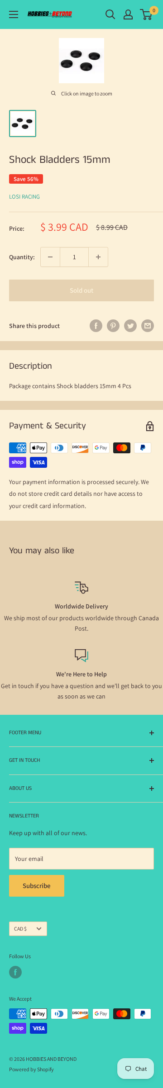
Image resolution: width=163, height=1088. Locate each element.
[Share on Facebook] (96, 326)
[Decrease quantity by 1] (50, 256)
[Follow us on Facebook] (15, 972)
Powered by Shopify (31, 1069)
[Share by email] (147, 326)
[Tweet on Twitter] (130, 326)
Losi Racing (24, 196)
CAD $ (20, 928)
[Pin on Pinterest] (113, 326)
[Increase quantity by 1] (98, 256)
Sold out (81, 290)
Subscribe (37, 885)
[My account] (128, 14)
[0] (146, 14)
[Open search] (110, 14)
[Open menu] (13, 14)
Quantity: (22, 257)
